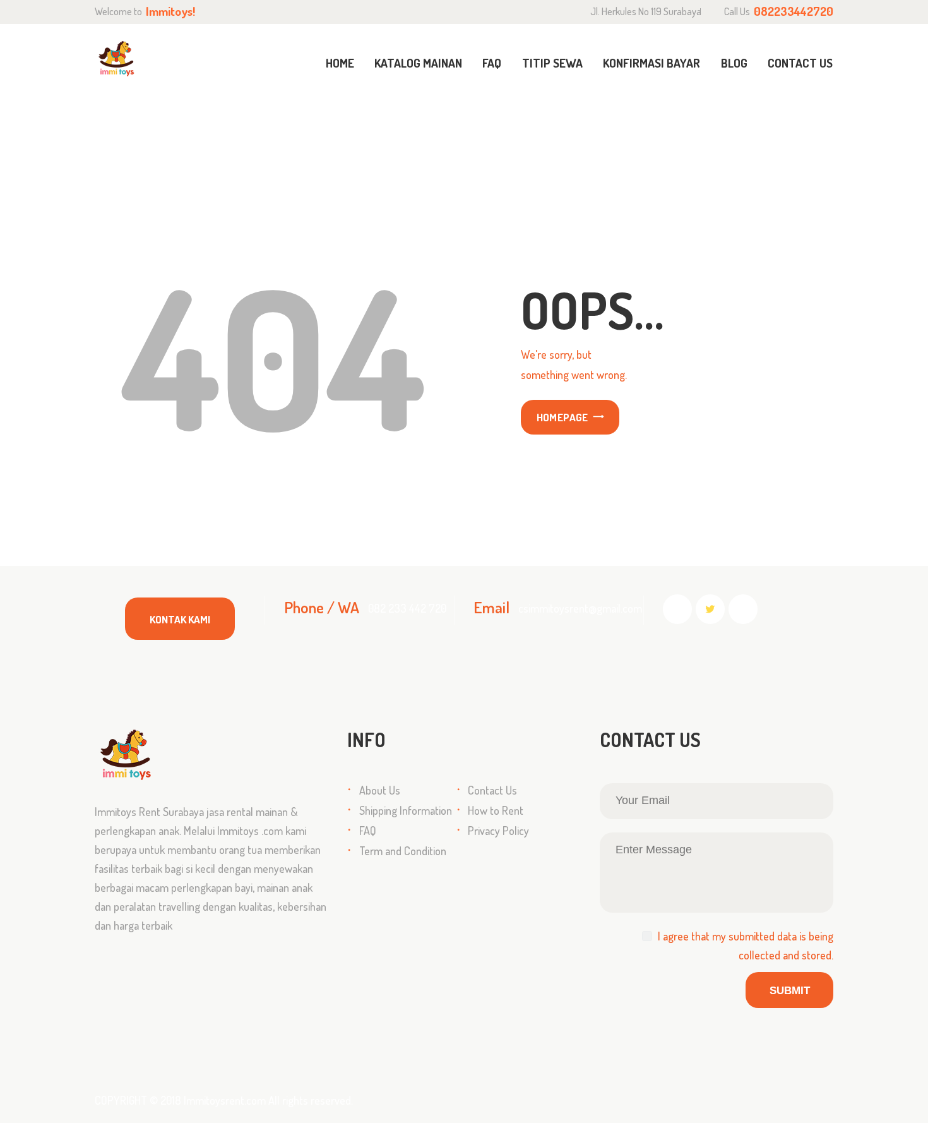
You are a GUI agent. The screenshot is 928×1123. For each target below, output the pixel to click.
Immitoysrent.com (225, 1100)
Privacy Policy (498, 831)
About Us (379, 790)
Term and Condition (402, 851)
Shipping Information (405, 810)
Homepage (562, 417)
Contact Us (492, 790)
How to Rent (495, 810)
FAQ (367, 831)
